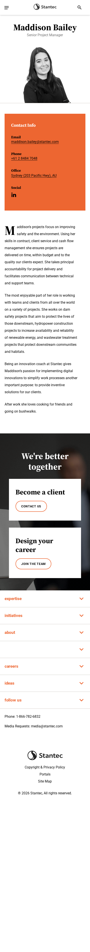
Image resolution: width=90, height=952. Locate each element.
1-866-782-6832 (28, 716)
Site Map (45, 781)
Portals (45, 774)
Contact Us (31, 506)
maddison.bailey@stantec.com (35, 142)
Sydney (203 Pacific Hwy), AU (34, 175)
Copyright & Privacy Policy (45, 767)
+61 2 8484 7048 (24, 158)
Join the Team (33, 564)
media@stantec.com (47, 726)
